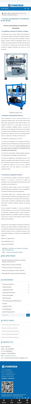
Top (27, 402)
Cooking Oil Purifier (7, 306)
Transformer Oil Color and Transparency (11, 267)
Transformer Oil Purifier (8, 284)
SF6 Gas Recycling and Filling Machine (11, 300)
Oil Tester (4, 303)
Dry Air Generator (6, 298)
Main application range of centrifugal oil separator (14, 273)
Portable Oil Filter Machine (8, 292)
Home (5, 13)
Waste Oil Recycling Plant (8, 311)
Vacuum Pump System (7, 295)
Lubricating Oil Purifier (7, 289)
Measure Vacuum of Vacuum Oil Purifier (11, 264)
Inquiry (19, 402)
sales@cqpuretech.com (10, 355)
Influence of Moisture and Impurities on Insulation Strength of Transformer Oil (14, 261)
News (9, 13)
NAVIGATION (4, 8)
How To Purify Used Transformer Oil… (11, 324)
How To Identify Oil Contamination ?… (11, 334)
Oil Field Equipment (7, 309)
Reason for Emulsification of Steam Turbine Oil (13, 270)
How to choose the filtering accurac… (11, 331)
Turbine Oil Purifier (6, 287)
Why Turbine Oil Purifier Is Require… (11, 337)
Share (4, 402)
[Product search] (28, 315)
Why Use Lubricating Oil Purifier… (10, 328)
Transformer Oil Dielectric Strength (14, 252)
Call (11, 402)
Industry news (15, 13)
